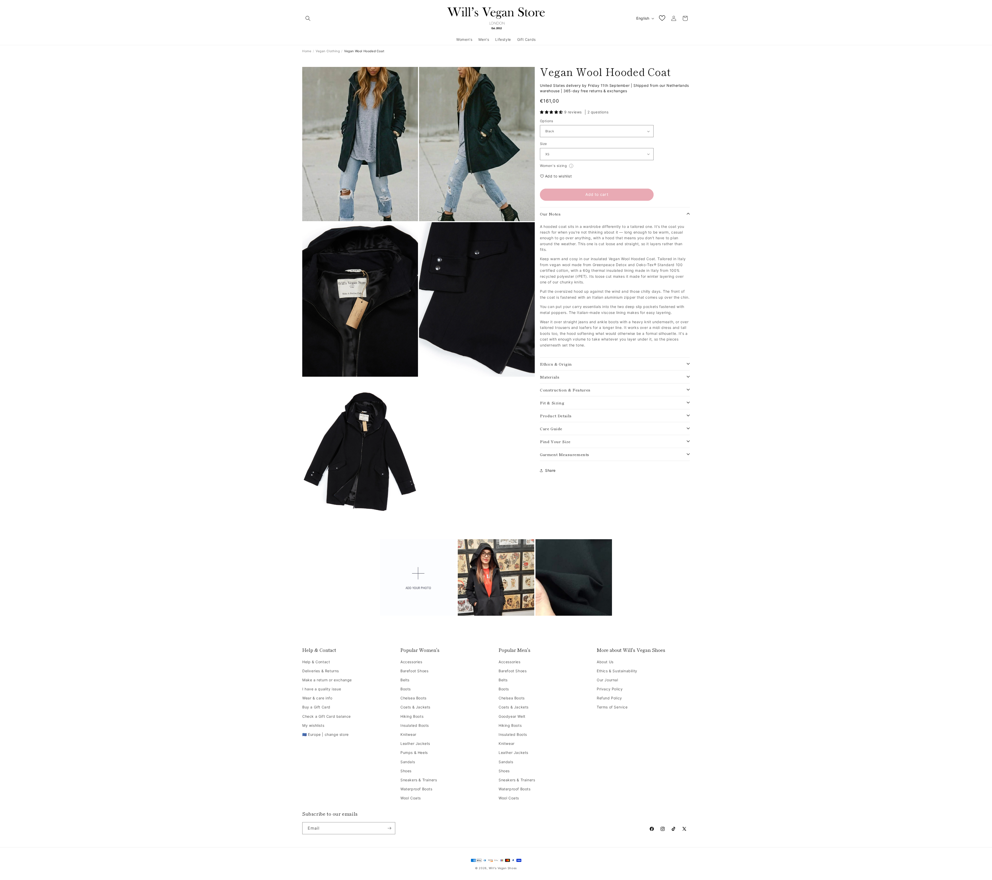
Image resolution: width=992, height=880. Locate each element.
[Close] (559, 388)
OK (496, 484)
